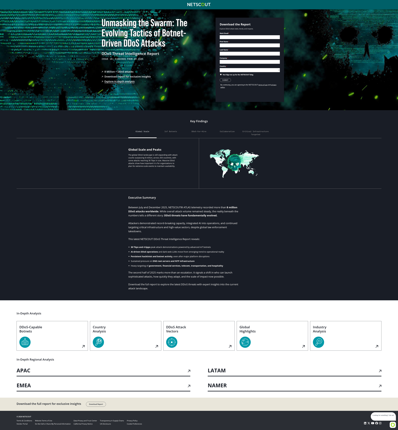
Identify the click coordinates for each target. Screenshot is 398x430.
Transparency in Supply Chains (112, 421)
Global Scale (142, 131)
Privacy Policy (132, 421)
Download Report (96, 404)
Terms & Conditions (24, 421)
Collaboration (227, 131)
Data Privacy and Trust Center (85, 421)
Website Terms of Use (43, 421)
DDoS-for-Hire (199, 131)
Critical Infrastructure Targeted (255, 133)
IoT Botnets (170, 131)
